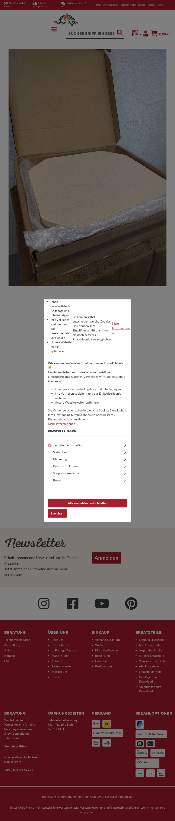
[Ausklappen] (125, 444)
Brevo (57, 480)
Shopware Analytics (66, 473)
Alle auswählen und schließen (87, 503)
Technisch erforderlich (68, 445)
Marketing (60, 459)
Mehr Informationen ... (121, 328)
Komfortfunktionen (66, 466)
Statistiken (60, 452)
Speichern (57, 513)
